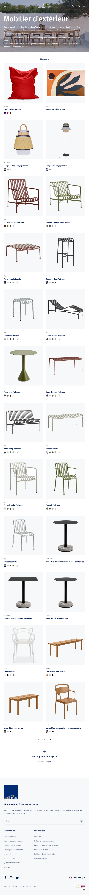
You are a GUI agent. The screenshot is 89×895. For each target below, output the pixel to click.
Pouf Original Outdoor (12, 109)
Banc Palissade (52, 448)
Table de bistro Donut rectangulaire (18, 618)
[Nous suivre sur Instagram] (11, 877)
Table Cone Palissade (12, 392)
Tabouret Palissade (11, 335)
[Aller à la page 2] (50, 740)
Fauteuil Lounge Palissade (14, 222)
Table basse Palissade (12, 279)
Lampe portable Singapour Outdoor (18, 166)
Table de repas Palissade (55, 392)
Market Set (7, 163)
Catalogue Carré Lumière (13, 849)
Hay (5, 219)
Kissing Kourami (30, 886)
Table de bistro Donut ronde (57, 618)
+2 (17, 675)
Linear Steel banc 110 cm (13, 728)
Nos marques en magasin (13, 841)
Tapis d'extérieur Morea (55, 109)
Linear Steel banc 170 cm (55, 671)
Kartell (6, 668)
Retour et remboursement (44, 841)
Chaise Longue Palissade (55, 335)
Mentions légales (40, 858)
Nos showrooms (10, 836)
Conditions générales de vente (46, 845)
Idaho (47, 106)
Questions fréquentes (12, 863)
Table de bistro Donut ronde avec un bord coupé (65, 562)
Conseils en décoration (12, 845)
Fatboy (6, 106)
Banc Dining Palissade (12, 448)
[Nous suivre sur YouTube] (17, 877)
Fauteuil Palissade (53, 505)
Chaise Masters (10, 671)
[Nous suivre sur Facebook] (5, 877)
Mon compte (8, 867)
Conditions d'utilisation (43, 849)
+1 (59, 226)
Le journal (7, 854)
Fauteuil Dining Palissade (13, 505)
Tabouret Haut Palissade (55, 279)
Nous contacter (9, 858)
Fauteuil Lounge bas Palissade (58, 222)
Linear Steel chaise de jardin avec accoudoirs (63, 728)
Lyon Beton (49, 558)
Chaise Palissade (10, 562)
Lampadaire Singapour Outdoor (58, 166)
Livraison (37, 836)
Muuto (47, 668)
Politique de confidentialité (44, 854)
